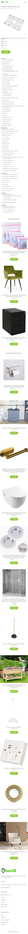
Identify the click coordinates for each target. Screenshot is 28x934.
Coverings (3, 899)
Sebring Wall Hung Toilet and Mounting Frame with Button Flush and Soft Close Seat (14, 513)
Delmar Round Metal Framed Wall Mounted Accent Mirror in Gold (14, 810)
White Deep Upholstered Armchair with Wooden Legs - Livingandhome (14, 852)
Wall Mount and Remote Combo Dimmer (14, 768)
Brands (2, 897)
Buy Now (6, 51)
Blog (2, 915)
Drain (2, 39)
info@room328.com (5, 887)
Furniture (3, 902)
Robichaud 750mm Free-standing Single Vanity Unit (14, 428)
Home (2, 8)
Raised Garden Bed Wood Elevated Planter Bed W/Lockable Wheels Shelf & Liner (14, 685)
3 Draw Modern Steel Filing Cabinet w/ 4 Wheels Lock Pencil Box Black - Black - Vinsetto (14, 338)
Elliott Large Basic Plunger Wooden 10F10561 (14, 644)
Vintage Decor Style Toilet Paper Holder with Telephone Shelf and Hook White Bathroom (14, 386)
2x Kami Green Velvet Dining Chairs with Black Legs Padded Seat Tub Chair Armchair (14, 296)
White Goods (4, 906)
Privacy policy (4, 922)
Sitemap (3, 924)
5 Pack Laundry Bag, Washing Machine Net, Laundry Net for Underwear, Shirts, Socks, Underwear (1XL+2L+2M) (14, 253)
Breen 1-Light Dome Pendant (14, 727)
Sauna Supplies (4, 904)
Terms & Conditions (5, 920)
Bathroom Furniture (22, 38)
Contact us (3, 917)
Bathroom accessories (12, 38)
